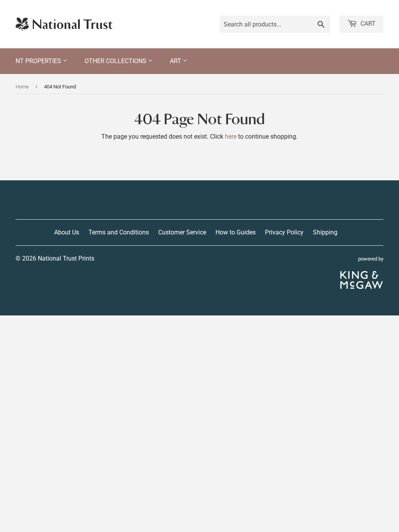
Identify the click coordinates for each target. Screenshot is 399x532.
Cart (367, 23)
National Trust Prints (66, 258)
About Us (66, 232)
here (231, 136)
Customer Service (182, 232)
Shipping (325, 232)
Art (176, 61)
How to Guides (235, 232)
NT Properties (39, 61)
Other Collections (116, 61)
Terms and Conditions (118, 232)
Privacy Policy (284, 232)
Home (22, 87)
